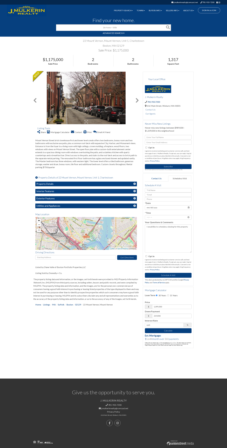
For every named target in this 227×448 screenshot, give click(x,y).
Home (38, 304)
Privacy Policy (154, 161)
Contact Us (150, 109)
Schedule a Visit (180, 178)
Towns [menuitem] (140, 10)
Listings (46, 304)
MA (54, 304)
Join (214, 10)
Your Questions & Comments (159, 222)
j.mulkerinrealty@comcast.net (185, 2)
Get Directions (127, 257)
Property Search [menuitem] (122, 10)
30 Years (162, 295)
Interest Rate (151, 320)
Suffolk (61, 304)
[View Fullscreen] (39, 230)
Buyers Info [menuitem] (155, 10)
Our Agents (150, 113)
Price (147, 302)
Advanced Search (113, 33)
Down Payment (152, 311)
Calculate (168, 330)
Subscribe (168, 166)
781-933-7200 (208, 2)
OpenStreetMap (122, 248)
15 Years (173, 295)
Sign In (205, 10)
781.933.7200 (153, 102)
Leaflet (112, 248)
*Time (148, 213)
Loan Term (150, 295)
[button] (167, 27)
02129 (78, 304)
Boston (69, 304)
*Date (148, 203)
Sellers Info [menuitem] (172, 10)
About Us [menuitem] (188, 10)
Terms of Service (159, 283)
